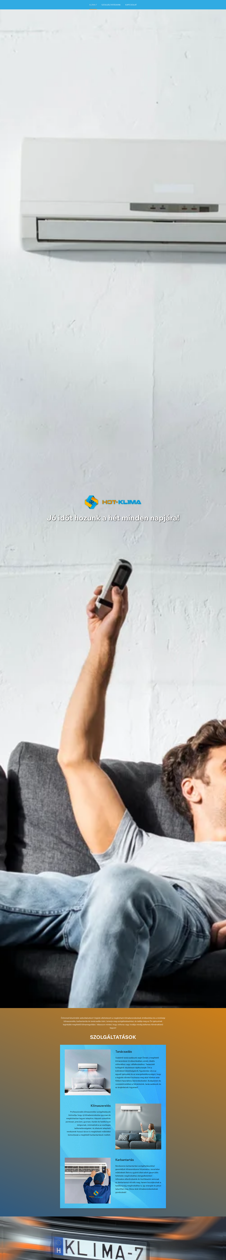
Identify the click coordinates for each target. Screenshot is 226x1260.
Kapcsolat (131, 5)
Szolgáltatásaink (111, 5)
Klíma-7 (93, 5)
